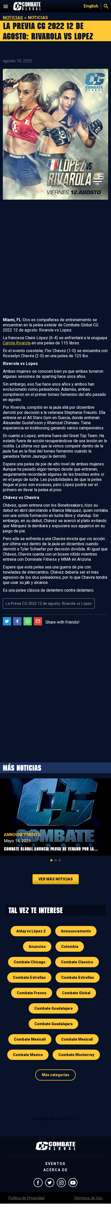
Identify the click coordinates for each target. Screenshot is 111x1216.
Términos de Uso (88, 1198)
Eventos (55, 1164)
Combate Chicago (29, 962)
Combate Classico (77, 962)
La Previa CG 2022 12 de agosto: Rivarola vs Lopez (49, 603)
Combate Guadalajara (53, 1008)
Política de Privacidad (26, 1198)
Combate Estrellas (29, 977)
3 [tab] (60, 860)
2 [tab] (55, 860)
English (91, 5)
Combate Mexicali (30, 1039)
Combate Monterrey (76, 1055)
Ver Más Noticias (55, 879)
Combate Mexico (28, 1055)
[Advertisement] (55, 259)
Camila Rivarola (16, 343)
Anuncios (37, 947)
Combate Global (76, 993)
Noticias (13, 17)
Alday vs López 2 (30, 931)
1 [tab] (51, 860)
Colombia (69, 947)
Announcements (22, 834)
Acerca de (55, 1170)
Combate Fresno (31, 993)
